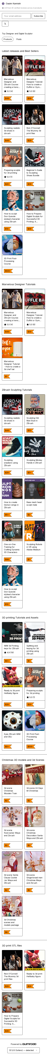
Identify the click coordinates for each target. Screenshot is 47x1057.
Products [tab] (7, 39)
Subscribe (38, 16)
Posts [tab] (18, 39)
